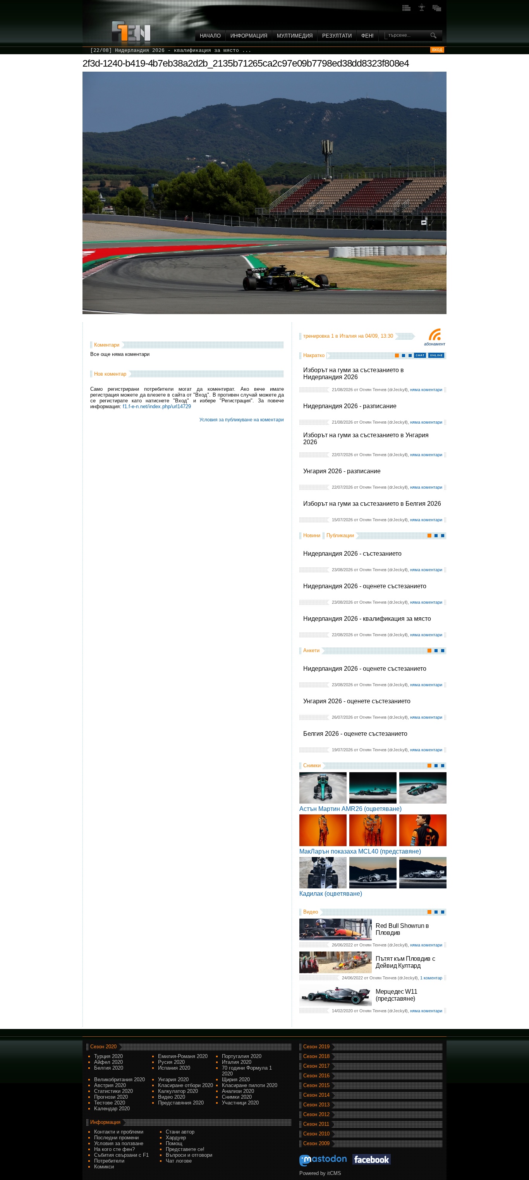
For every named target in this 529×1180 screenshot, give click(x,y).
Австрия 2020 (110, 1085)
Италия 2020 (236, 1062)
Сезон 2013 (316, 1105)
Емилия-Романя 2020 (183, 1056)
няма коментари (426, 389)
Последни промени (116, 1137)
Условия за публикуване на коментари (241, 420)
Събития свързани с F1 (121, 1155)
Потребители (109, 1161)
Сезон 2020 (103, 1046)
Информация (248, 36)
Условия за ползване (118, 1143)
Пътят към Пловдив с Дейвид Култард (405, 962)
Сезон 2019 (316, 1046)
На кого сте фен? (114, 1149)
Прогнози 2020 (111, 1097)
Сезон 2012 (316, 1114)
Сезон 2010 (316, 1134)
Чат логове (179, 1161)
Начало (210, 36)
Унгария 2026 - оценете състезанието (356, 701)
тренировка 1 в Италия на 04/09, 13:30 (348, 336)
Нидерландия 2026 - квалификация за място (367, 618)
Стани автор (180, 1132)
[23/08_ (101, 50)
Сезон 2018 (316, 1056)
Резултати (337, 36)
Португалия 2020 (241, 1056)
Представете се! (185, 1149)
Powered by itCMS (320, 1173)
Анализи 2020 (238, 1091)
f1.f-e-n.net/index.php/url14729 (157, 406)
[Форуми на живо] (406, 10)
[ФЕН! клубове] (421, 10)
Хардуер (176, 1137)
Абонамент (434, 344)
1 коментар (431, 978)
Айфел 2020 (108, 1062)
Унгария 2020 (173, 1079)
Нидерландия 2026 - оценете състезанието (364, 586)
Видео (310, 912)
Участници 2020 (240, 1103)
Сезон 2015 (316, 1085)
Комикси (104, 1167)
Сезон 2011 (316, 1124)
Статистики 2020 (113, 1091)
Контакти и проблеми (118, 1132)
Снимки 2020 (237, 1097)
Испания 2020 (174, 1068)
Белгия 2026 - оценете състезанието (355, 733)
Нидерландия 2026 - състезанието (352, 553)
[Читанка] (436, 10)
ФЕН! (367, 36)
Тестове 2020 (109, 1103)
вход (437, 49)
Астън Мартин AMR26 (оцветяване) (350, 809)
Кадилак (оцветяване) (330, 893)
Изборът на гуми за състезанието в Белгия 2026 (372, 503)
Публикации (340, 535)
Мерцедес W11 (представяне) (396, 995)
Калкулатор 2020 (178, 1091)
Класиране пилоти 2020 (249, 1085)
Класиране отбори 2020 (185, 1085)
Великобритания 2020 (119, 1079)
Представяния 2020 (181, 1103)
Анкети (311, 650)
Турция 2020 (108, 1056)
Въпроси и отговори (189, 1155)
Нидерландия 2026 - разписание (350, 406)
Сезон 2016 (316, 1076)
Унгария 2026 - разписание (342, 471)
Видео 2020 (171, 1097)
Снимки (312, 765)
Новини (311, 535)
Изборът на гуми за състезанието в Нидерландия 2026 (353, 373)
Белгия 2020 (108, 1068)
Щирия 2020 (236, 1079)
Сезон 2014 (316, 1095)
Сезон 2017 (316, 1066)
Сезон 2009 (316, 1143)
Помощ (174, 1143)
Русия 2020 (171, 1062)
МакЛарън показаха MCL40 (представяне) (360, 851)
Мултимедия (295, 36)
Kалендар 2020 (112, 1108)
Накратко (314, 355)
